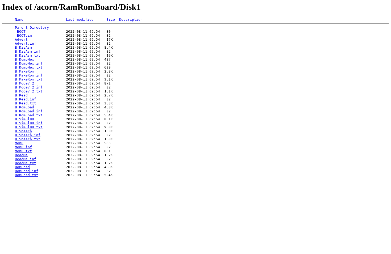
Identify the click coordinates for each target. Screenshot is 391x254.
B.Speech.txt (27, 139)
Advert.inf (25, 43)
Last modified (80, 20)
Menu (19, 143)
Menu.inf (23, 147)
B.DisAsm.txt (27, 55)
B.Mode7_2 (24, 83)
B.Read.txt (25, 103)
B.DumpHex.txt (29, 67)
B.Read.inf (25, 99)
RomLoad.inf (26, 171)
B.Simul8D (24, 119)
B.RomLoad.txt (29, 115)
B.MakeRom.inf (29, 75)
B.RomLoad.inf (29, 111)
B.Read (21, 95)
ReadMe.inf (25, 159)
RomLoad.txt (26, 175)
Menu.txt (23, 151)
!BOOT (20, 31)
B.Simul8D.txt (29, 127)
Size (110, 20)
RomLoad (22, 167)
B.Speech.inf (27, 135)
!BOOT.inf (24, 35)
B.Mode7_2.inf (29, 87)
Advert (21, 39)
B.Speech (23, 131)
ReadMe (21, 155)
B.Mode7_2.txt (29, 91)
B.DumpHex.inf (29, 63)
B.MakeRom (24, 71)
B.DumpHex (24, 59)
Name (19, 20)
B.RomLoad (24, 107)
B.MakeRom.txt (29, 79)
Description (131, 20)
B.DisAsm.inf (27, 51)
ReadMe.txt (25, 163)
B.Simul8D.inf (29, 123)
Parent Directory (32, 27)
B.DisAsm (23, 47)
